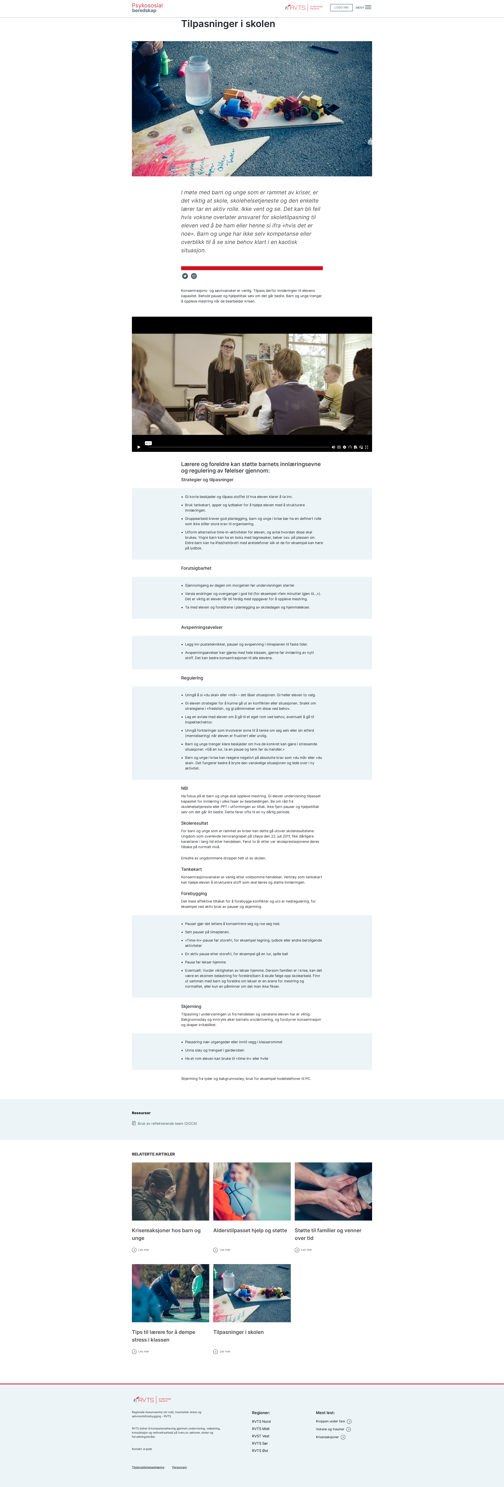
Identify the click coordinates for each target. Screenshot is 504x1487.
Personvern (179, 1467)
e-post (147, 1449)
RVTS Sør (260, 1443)
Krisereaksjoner (328, 1437)
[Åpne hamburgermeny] (368, 9)
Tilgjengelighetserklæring (148, 1467)
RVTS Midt (261, 1429)
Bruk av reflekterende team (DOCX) (167, 1123)
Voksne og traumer (330, 1429)
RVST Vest (261, 1436)
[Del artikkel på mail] (194, 276)
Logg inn (341, 9)
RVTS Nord (261, 1421)
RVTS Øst (260, 1451)
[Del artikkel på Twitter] (185, 276)
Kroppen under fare (331, 1421)
